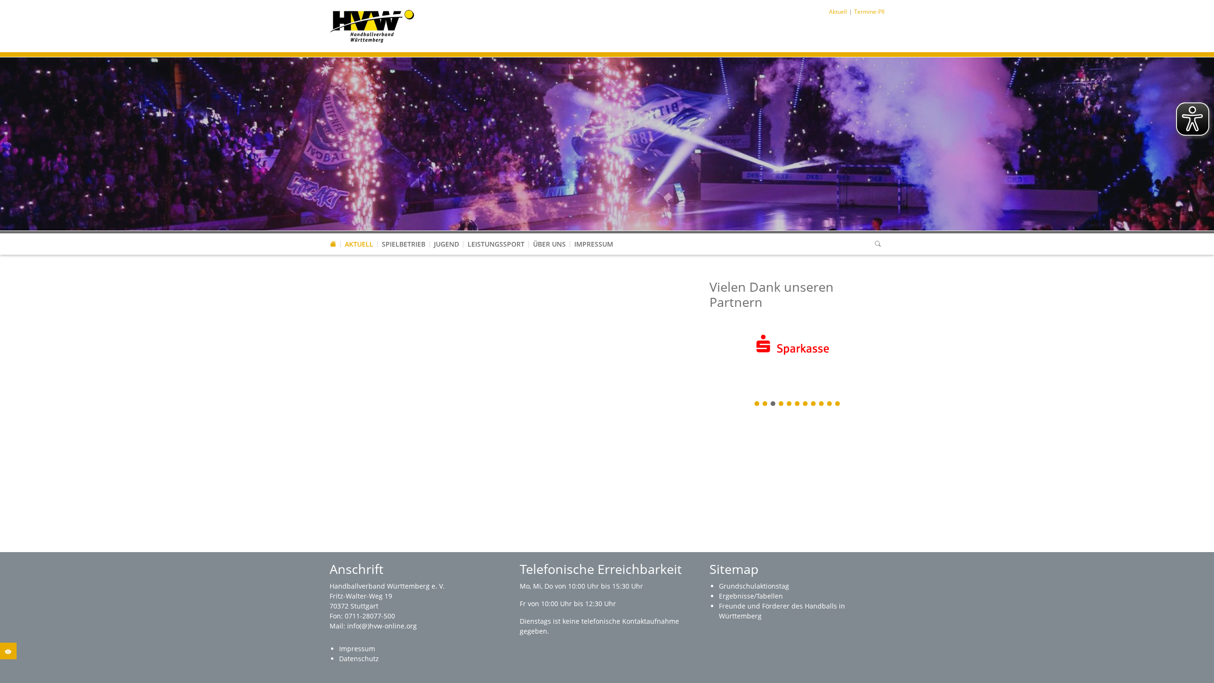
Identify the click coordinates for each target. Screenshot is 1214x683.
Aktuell (359, 244)
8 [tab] (814, 404)
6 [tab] (798, 404)
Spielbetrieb (403, 244)
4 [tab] (781, 404)
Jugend (446, 244)
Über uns (549, 244)
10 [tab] (830, 404)
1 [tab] (757, 404)
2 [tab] (765, 404)
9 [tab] (822, 404)
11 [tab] (838, 404)
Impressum (593, 244)
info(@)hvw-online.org (382, 625)
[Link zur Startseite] (372, 25)
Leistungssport (496, 244)
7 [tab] (806, 404)
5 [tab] (789, 404)
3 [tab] (773, 404)
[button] (359, 234)
